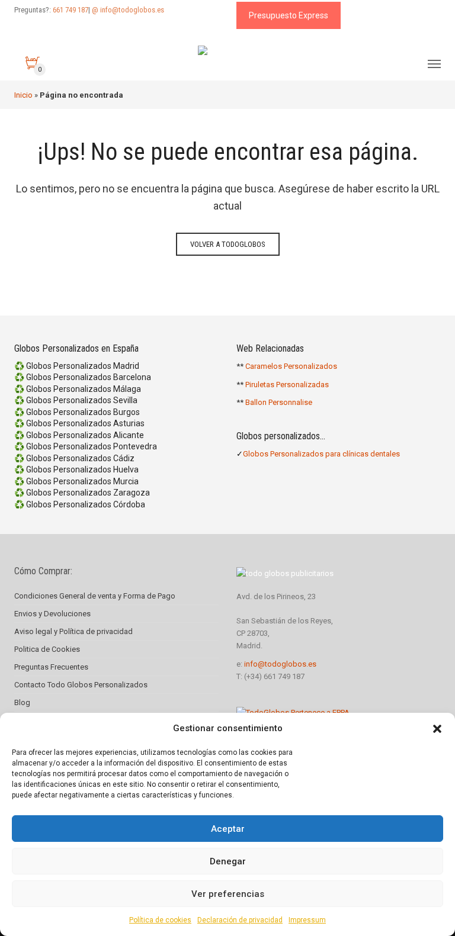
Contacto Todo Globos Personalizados (81, 684)
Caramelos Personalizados (291, 366)
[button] (437, 729)
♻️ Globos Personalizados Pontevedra (85, 446)
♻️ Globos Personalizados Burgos (77, 412)
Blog (22, 702)
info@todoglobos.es (280, 664)
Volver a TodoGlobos (227, 244)
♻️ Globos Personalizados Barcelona (82, 377)
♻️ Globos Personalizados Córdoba (79, 504)
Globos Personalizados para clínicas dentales (321, 453)
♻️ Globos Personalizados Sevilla (75, 400)
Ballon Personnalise (278, 402)
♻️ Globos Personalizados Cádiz (74, 458)
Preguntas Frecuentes (51, 666)
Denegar (228, 861)
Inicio (23, 95)
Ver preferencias (227, 894)
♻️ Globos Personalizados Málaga (77, 389)
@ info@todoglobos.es (128, 9)
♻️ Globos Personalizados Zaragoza (82, 492)
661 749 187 (70, 9)
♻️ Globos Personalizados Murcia (76, 481)
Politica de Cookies (47, 649)
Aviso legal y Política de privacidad (73, 631)
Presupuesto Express (288, 15)
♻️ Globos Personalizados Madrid (76, 366)
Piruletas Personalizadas (287, 384)
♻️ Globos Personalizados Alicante (79, 435)
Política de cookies (160, 920)
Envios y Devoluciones (52, 613)
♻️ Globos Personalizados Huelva (76, 469)
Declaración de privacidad (240, 920)
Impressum (307, 920)
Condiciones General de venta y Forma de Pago (94, 595)
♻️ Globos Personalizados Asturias (79, 423)
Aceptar (228, 829)
